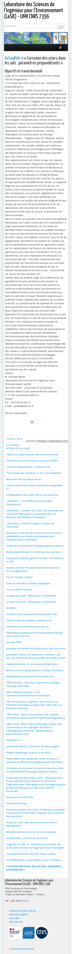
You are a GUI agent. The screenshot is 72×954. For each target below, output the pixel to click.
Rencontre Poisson (16, 803)
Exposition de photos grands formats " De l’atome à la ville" (35, 560)
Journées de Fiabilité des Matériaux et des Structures (36, 648)
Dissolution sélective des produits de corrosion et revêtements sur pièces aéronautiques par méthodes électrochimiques (34, 536)
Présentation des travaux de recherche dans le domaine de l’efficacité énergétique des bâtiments (34, 760)
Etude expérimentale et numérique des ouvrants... (34, 552)
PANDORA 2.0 (13, 740)
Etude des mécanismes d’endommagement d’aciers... (36, 545)
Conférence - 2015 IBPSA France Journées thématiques (29, 502)
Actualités (12, 58)
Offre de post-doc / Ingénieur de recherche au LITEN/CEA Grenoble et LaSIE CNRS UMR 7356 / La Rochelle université (34, 705)
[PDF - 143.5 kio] (36, 425)
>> (61, 26)
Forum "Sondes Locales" (19, 577)
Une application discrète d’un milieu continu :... (32, 853)
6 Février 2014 (14, 438)
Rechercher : (11, 26)
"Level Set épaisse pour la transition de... (29, 466)
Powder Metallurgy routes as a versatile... (29, 752)
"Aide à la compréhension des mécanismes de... (33, 454)
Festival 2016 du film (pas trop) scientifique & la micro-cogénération (33, 569)
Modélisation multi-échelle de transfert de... (31, 676)
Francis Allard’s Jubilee (18, 589)
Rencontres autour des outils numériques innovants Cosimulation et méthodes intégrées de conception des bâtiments (35, 813)
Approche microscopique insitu (23, 479)
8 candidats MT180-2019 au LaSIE (18, 446)
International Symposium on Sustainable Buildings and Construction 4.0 (34, 634)
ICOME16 (11, 608)
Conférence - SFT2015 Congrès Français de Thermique (30, 525)
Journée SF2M (14, 642)
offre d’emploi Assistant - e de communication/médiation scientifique (28, 694)
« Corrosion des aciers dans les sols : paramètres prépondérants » (33, 868)
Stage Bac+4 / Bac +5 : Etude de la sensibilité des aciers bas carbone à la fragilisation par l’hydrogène (35, 846)
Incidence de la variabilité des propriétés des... (32, 614)
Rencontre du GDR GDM (19, 797)
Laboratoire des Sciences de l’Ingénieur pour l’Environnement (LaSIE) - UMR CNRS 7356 (33, 10)
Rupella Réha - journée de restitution (27, 838)
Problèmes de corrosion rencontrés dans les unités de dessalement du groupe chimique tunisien (34, 770)
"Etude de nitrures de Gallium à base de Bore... (32, 460)
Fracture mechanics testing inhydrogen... (29, 583)
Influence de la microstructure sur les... (28, 626)
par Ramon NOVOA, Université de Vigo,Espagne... (33, 746)
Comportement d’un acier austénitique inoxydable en (34, 487)
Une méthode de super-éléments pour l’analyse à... (35, 860)
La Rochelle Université (21, 948)
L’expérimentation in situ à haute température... (33, 664)
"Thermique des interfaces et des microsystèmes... (34, 473)
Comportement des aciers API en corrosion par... (33, 494)
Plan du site (15, 921)
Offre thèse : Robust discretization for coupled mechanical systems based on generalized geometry (35, 716)
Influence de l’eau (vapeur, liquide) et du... (30, 620)
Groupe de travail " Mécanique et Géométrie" (31, 595)
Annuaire (14, 918)
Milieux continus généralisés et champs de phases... (35, 670)
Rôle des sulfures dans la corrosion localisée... (32, 832)
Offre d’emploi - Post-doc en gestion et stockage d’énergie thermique (33, 684)
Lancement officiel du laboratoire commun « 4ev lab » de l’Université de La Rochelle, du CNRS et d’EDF (36, 656)
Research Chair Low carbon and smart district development (32, 824)
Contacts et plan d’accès (22, 910)
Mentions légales (18, 914)
